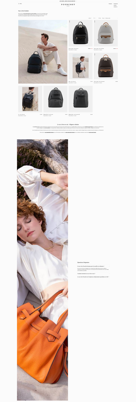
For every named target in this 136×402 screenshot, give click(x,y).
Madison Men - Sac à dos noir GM (74, 114)
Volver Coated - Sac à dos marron (99, 81)
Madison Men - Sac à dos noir (48, 114)
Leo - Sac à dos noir (21, 114)
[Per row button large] (94, 18)
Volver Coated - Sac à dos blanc (99, 48)
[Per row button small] (95, 18)
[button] (110, 4)
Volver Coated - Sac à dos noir (73, 48)
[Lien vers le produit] (81, 33)
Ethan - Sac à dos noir (72, 81)
